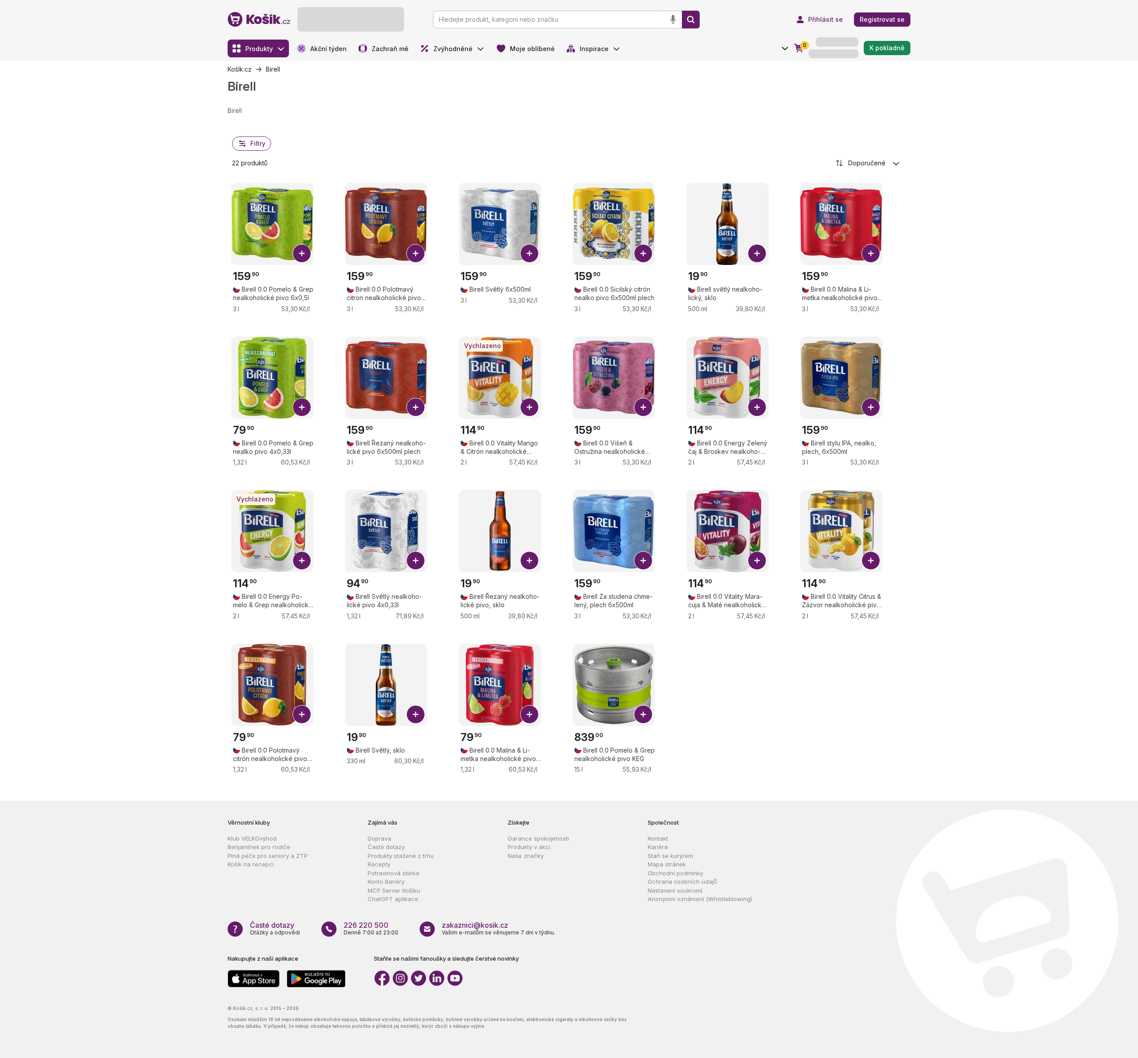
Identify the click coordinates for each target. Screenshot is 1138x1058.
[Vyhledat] (691, 19)
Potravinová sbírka (393, 873)
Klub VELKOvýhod (252, 838)
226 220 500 (366, 925)
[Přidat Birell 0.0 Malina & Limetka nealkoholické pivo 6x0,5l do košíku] (871, 253)
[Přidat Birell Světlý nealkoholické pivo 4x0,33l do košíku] (416, 560)
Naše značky (526, 855)
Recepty (379, 864)
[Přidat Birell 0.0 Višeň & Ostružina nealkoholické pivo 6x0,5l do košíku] (643, 407)
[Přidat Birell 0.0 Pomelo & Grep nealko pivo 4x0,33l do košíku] (302, 407)
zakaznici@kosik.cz (475, 925)
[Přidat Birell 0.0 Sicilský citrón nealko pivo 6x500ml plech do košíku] (643, 253)
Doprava (379, 838)
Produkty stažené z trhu (401, 855)
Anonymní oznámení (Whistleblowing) (700, 898)
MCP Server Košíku (394, 890)
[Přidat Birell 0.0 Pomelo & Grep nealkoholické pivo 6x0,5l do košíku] (302, 253)
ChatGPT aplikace (393, 898)
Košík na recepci (251, 864)
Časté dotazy (386, 846)
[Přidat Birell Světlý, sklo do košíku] (416, 714)
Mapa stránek (667, 864)
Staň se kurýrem (670, 855)
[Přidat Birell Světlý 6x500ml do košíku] (529, 253)
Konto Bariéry (386, 881)
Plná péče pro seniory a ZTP (268, 855)
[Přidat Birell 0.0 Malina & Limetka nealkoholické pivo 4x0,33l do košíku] (529, 714)
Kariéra (658, 846)
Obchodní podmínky (675, 873)
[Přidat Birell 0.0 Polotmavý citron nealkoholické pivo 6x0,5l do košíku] (416, 253)
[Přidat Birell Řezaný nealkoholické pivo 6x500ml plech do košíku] (416, 407)
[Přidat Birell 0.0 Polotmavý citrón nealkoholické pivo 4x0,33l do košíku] (302, 714)
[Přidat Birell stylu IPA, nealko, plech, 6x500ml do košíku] (871, 407)
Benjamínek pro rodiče (259, 846)
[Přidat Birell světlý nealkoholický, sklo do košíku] (757, 253)
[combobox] (868, 163)
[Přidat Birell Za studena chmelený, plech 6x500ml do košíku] (643, 560)
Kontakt (658, 838)
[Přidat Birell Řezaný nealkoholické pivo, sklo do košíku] (529, 560)
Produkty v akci (529, 846)
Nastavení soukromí (675, 890)
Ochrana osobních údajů (682, 881)
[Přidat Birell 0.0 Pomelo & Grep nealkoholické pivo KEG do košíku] (643, 714)
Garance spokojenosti (538, 838)
